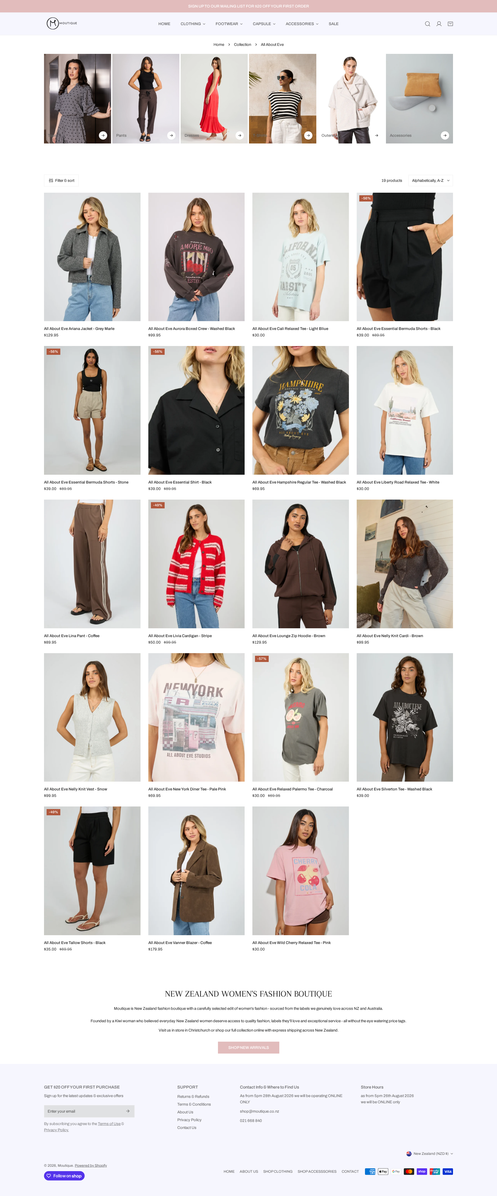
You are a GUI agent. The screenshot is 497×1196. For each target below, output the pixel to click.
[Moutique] (61, 23)
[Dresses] (214, 98)
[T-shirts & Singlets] (282, 98)
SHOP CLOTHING (278, 1171)
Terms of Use (109, 1124)
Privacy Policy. (56, 1130)
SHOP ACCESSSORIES (317, 1171)
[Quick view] (131, 315)
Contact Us (186, 1128)
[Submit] (128, 1111)
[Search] (427, 24)
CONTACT (350, 1171)
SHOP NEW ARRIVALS (248, 1048)
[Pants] (145, 98)
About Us (185, 1112)
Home (219, 44)
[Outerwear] (351, 98)
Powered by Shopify (91, 1166)
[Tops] (77, 98)
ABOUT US (249, 1171)
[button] (450, 24)
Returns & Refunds (193, 1096)
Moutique (65, 1166)
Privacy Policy (189, 1120)
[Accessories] (419, 98)
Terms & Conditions (194, 1104)
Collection (242, 44)
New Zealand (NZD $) (431, 1154)
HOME (229, 1171)
